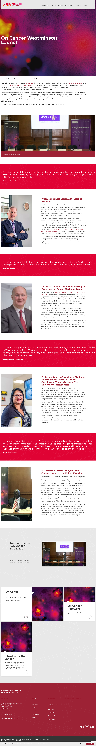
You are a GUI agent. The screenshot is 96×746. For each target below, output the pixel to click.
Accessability (51, 719)
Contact (85, 5)
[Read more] (47, 604)
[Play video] (63, 554)
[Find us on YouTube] (92, 727)
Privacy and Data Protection (52, 704)
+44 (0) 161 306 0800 (7, 714)
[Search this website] (91, 5)
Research (45, 5)
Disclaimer (51, 709)
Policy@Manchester (75, 83)
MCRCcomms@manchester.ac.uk (10, 718)
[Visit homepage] (12, 5)
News (33, 717)
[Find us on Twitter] (81, 727)
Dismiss (82, 743)
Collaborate (68, 5)
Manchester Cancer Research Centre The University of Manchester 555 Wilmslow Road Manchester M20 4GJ (11, 707)
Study (53, 5)
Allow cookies (90, 743)
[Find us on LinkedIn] (87, 727)
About (60, 5)
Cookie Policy (51, 712)
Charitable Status (53, 716)
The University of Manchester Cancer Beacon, (17, 85)
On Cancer (29, 83)
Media (78, 5)
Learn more (45, 743)
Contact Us (35, 721)
